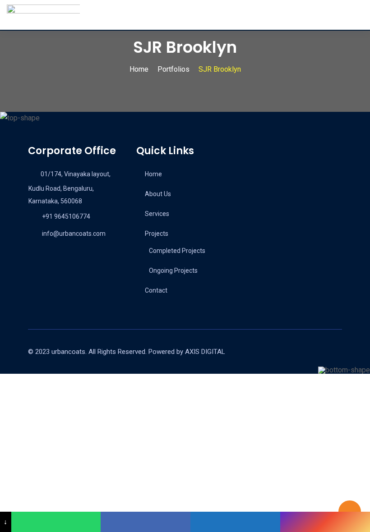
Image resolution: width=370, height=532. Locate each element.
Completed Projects (177, 250)
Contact (156, 290)
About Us (158, 193)
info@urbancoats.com (74, 233)
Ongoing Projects (173, 270)
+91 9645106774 (66, 216)
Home (153, 174)
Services (157, 213)
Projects (156, 233)
